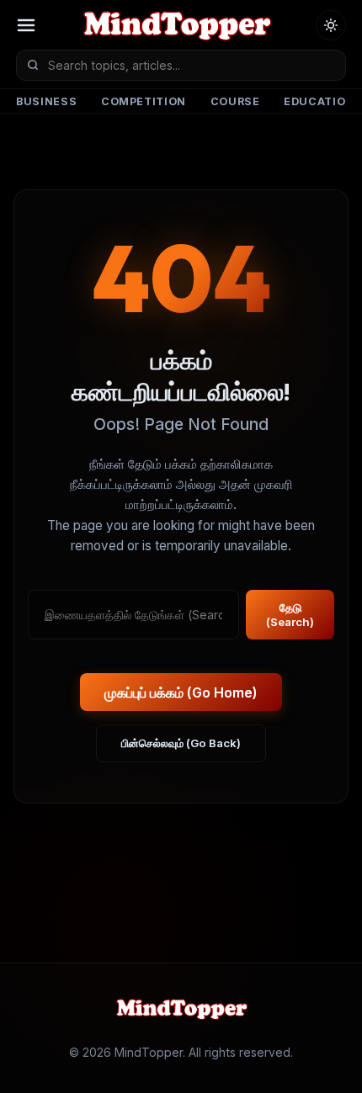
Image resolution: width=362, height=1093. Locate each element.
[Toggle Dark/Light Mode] (331, 25)
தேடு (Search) (290, 615)
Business (46, 101)
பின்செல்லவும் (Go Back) (181, 743)
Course (235, 101)
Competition (143, 101)
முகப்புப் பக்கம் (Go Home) (181, 692)
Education (319, 101)
